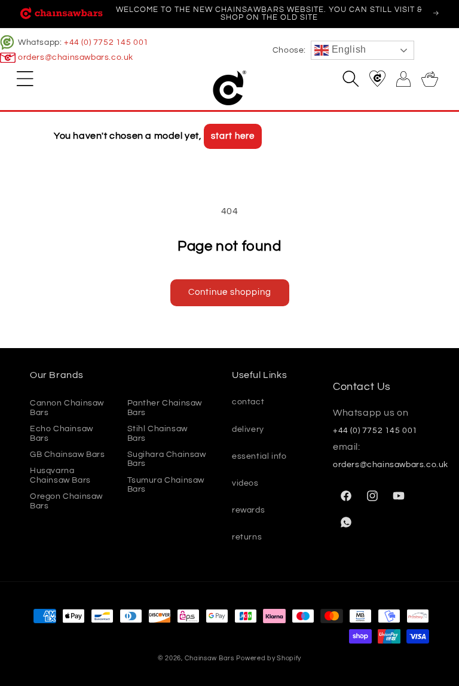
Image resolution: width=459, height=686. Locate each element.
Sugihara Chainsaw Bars (166, 459)
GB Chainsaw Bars (67, 454)
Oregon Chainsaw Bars (66, 501)
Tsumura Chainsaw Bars (166, 484)
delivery (248, 429)
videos (245, 483)
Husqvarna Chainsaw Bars (60, 475)
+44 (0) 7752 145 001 (106, 42)
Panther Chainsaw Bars (165, 407)
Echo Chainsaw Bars (61, 433)
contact (248, 402)
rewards (248, 510)
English (347, 49)
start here (233, 136)
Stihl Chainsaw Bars (157, 433)
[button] (25, 78)
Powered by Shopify (268, 658)
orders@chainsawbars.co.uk (75, 57)
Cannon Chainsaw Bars (67, 407)
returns (247, 537)
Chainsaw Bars (209, 658)
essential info (259, 456)
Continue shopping (229, 292)
